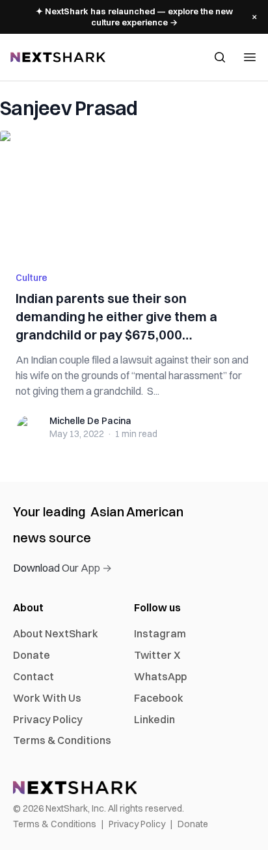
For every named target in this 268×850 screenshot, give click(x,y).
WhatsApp (160, 676)
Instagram (160, 633)
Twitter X (157, 654)
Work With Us (47, 697)
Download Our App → (62, 567)
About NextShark (55, 633)
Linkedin (154, 719)
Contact (33, 676)
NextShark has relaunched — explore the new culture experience (134, 16)
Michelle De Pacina (90, 421)
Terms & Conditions (62, 740)
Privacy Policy (48, 719)
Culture (31, 278)
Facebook (158, 697)
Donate (31, 654)
